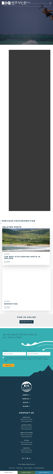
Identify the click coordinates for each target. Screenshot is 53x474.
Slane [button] (26, 406)
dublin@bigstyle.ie (28, 444)
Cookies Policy (19, 468)
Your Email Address (31, 350)
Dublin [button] (25, 399)
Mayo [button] (25, 402)
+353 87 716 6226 (28, 419)
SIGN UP (8, 365)
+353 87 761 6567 (28, 427)
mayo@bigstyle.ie (28, 421)
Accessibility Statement (39, 468)
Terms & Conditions (28, 468)
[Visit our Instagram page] (25, 458)
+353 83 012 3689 (28, 442)
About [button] (26, 395)
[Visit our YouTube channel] (27, 458)
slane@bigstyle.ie (28, 452)
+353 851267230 (28, 450)
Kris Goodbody (7, 261)
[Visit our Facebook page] (23, 458)
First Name (5, 350)
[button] (50, 3)
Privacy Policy (12, 468)
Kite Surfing (6, 254)
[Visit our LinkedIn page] (30, 458)
